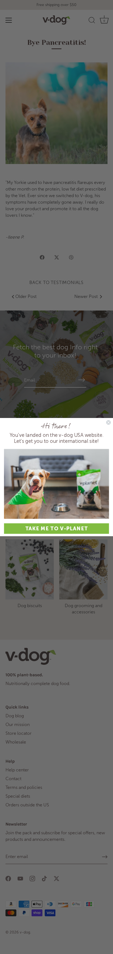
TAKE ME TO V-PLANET (56, 528)
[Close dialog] (108, 422)
